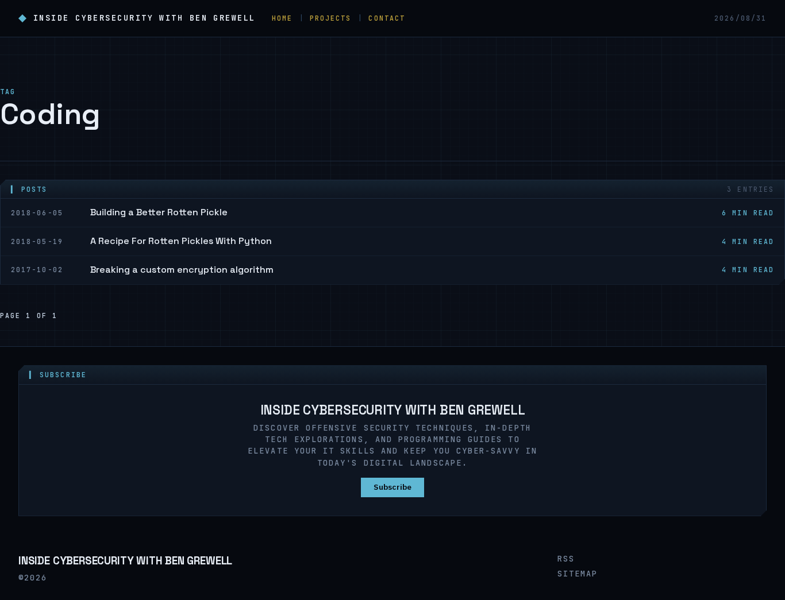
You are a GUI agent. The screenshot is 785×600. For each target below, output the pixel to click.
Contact (386, 18)
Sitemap (577, 573)
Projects (331, 18)
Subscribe (392, 487)
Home (282, 18)
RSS (566, 558)
